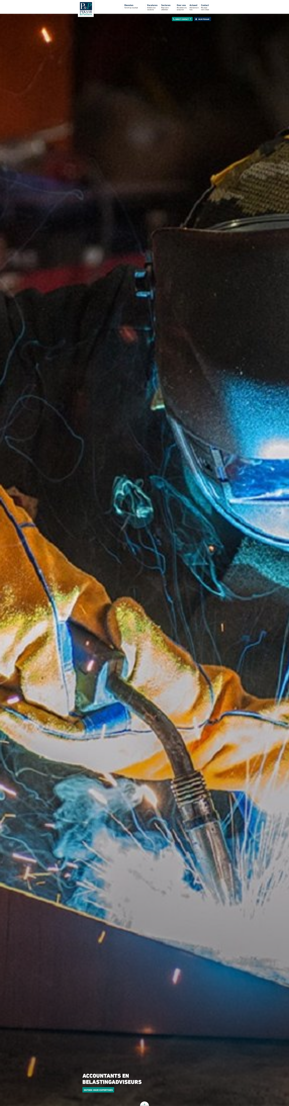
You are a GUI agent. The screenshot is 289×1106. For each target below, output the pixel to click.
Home (86, 8)
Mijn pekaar (203, 19)
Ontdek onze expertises (98, 1090)
